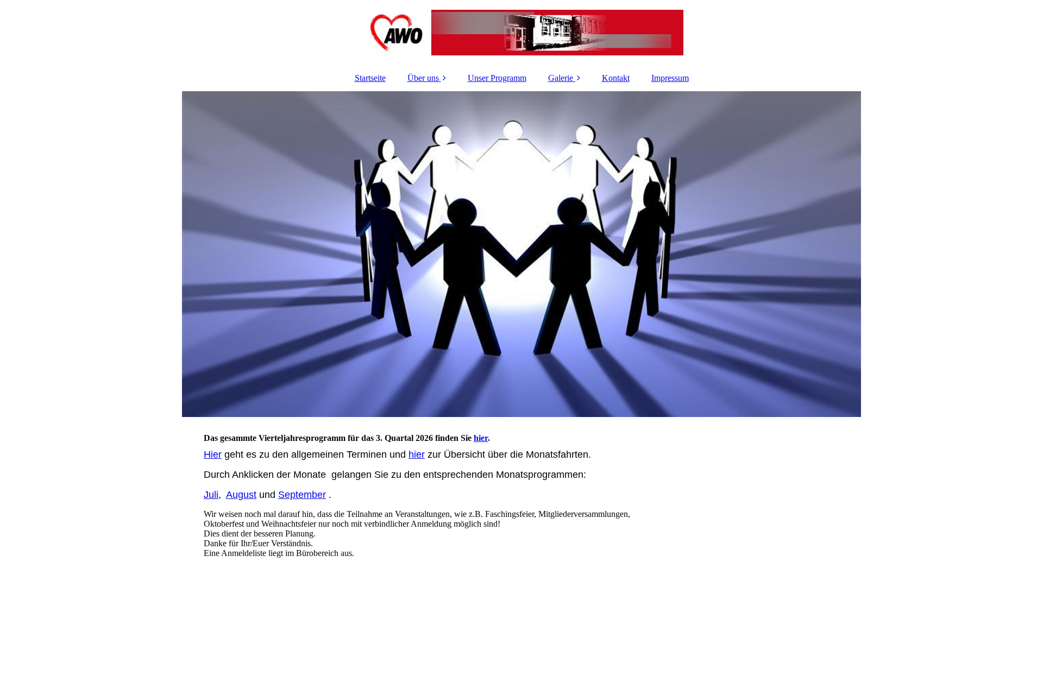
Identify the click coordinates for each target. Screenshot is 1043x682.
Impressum (670, 78)
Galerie (560, 78)
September (302, 494)
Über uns (423, 78)
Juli (211, 494)
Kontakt (616, 78)
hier (481, 438)
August (241, 494)
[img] (521, 32)
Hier (213, 454)
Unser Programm (497, 78)
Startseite (370, 78)
